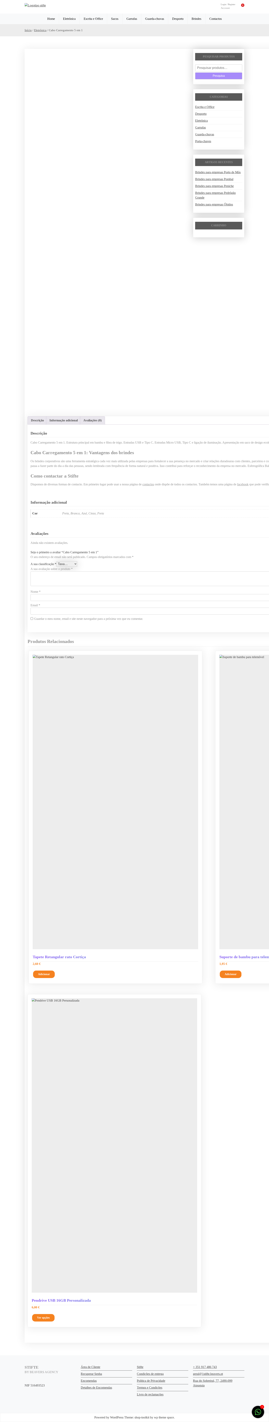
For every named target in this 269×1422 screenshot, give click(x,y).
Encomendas (89, 1380)
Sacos (114, 18)
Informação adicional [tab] (63, 420)
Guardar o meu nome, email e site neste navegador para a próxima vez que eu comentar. (88, 618)
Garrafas (131, 18)
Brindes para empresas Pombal (214, 179)
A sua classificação (43, 564)
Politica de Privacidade (151, 1380)
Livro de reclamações (150, 1394)
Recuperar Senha (91, 1373)
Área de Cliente (90, 1367)
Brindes (196, 18)
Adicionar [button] (44, 974)
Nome (36, 591)
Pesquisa (219, 75)
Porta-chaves (203, 141)
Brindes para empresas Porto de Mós (218, 172)
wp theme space (164, 1417)
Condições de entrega (150, 1373)
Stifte (140, 1367)
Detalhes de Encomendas (96, 1387)
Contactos (215, 18)
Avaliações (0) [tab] (92, 420)
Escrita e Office (93, 18)
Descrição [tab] (37, 420)
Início (28, 30)
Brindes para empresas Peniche (214, 186)
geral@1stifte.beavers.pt (208, 1373)
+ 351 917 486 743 (205, 1367)
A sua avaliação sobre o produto (52, 569)
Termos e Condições (149, 1387)
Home (51, 18)
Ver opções (43, 1317)
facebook (243, 484)
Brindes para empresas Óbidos (214, 204)
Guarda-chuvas (154, 18)
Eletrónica (69, 18)
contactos (148, 484)
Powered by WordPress (108, 1417)
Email (35, 605)
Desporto (178, 18)
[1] (258, 1411)
